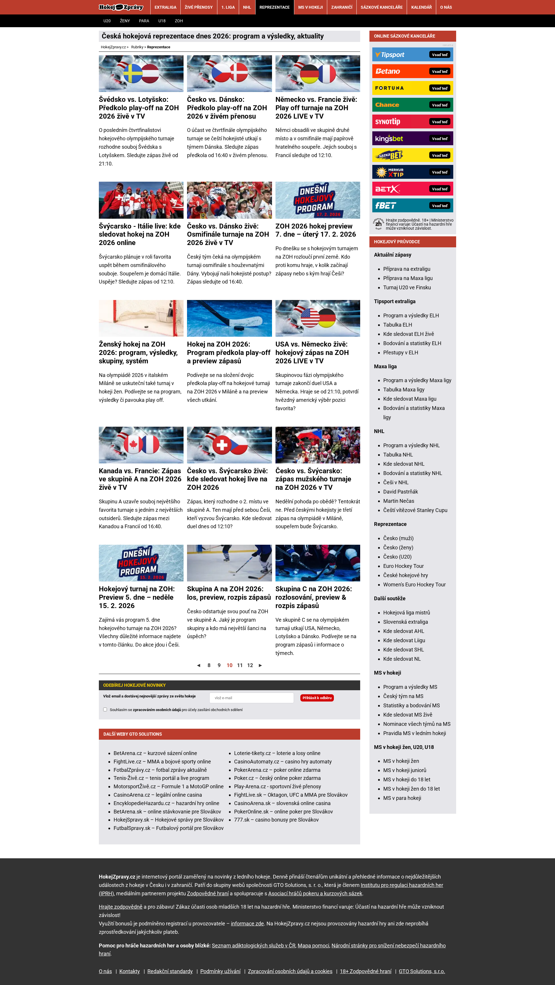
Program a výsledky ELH (411, 315)
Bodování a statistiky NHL (412, 473)
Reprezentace (275, 7)
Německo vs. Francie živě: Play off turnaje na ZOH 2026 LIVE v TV (316, 107)
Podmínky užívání (220, 971)
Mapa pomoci (313, 945)
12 (250, 665)
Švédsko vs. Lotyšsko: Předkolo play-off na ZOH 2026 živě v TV (139, 107)
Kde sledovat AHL (403, 631)
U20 (107, 21)
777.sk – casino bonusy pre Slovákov (276, 820)
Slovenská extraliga (405, 622)
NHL (247, 7)
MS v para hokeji (402, 798)
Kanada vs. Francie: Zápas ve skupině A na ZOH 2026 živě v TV (140, 479)
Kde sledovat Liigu (404, 640)
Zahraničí (341, 7)
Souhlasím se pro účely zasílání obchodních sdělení (176, 710)
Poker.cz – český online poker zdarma (277, 778)
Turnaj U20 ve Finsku (407, 287)
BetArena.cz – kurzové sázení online (155, 753)
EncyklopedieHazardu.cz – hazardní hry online (166, 803)
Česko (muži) (398, 538)
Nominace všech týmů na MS (417, 724)
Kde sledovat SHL (403, 650)
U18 (162, 21)
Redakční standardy (170, 971)
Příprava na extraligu (406, 269)
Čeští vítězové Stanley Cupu (415, 510)
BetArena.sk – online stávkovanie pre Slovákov (167, 812)
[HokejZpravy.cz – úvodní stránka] (121, 7)
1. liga (228, 7)
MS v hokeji (310, 7)
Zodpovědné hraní (208, 893)
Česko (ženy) (398, 547)
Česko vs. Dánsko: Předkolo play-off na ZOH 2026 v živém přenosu (227, 107)
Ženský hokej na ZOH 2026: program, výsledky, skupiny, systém (138, 352)
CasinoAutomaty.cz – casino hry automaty (283, 761)
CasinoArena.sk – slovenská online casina (282, 803)
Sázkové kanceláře (382, 7)
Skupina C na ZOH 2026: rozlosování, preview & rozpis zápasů (313, 597)
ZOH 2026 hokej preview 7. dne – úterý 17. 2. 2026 (315, 230)
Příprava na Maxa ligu (408, 278)
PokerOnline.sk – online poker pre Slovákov (283, 812)
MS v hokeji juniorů (404, 770)
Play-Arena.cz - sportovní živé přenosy (277, 786)
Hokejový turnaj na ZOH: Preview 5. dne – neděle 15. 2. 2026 (137, 597)
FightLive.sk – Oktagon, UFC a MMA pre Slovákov (291, 795)
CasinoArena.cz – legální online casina (158, 795)
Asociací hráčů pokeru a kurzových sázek (315, 893)
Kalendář (421, 7)
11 (240, 665)
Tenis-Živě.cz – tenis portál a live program (161, 778)
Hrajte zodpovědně (121, 907)
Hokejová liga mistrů (406, 613)
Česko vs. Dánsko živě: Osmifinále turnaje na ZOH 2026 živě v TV (228, 234)
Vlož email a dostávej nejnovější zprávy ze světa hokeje (149, 696)
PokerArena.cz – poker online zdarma (277, 770)
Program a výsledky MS (410, 687)
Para (144, 21)
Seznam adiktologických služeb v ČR (253, 945)
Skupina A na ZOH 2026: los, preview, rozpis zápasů (229, 593)
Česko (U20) (397, 557)
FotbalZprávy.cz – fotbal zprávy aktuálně (160, 770)
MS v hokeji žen (401, 761)
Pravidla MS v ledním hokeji (414, 733)
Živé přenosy (199, 7)
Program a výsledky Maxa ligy (417, 380)
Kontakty (129, 971)
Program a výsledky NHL (411, 445)
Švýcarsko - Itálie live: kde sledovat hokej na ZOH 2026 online (140, 234)
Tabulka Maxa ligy (404, 389)
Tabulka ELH (397, 325)
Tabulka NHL (398, 455)
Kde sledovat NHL (404, 464)
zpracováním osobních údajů (157, 710)
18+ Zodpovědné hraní (365, 971)
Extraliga (165, 7)
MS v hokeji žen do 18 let (411, 789)
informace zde (247, 923)
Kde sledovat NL (402, 659)
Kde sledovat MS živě (407, 715)
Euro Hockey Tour (403, 566)
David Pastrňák (400, 492)
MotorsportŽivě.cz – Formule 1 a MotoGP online (169, 786)
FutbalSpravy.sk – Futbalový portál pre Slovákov (169, 828)
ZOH (179, 21)
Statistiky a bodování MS (411, 705)
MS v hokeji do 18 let (406, 779)
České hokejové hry (405, 575)
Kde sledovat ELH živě (408, 334)
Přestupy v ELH (400, 352)
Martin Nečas (398, 501)
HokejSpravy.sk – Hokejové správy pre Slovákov (169, 820)
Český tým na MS (403, 696)
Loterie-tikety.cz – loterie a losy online (277, 753)
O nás (446, 7)
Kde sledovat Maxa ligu (409, 399)
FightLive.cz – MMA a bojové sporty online (162, 761)
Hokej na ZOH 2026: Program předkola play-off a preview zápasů (229, 352)
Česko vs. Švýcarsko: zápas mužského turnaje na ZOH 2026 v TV (313, 479)
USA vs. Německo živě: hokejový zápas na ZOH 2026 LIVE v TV (312, 352)
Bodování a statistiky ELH (412, 343)
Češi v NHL (396, 482)
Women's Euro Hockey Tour (414, 584)
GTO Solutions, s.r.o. (422, 971)
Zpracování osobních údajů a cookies (290, 971)
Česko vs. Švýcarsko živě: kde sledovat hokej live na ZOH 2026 (227, 479)
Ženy (125, 21)
